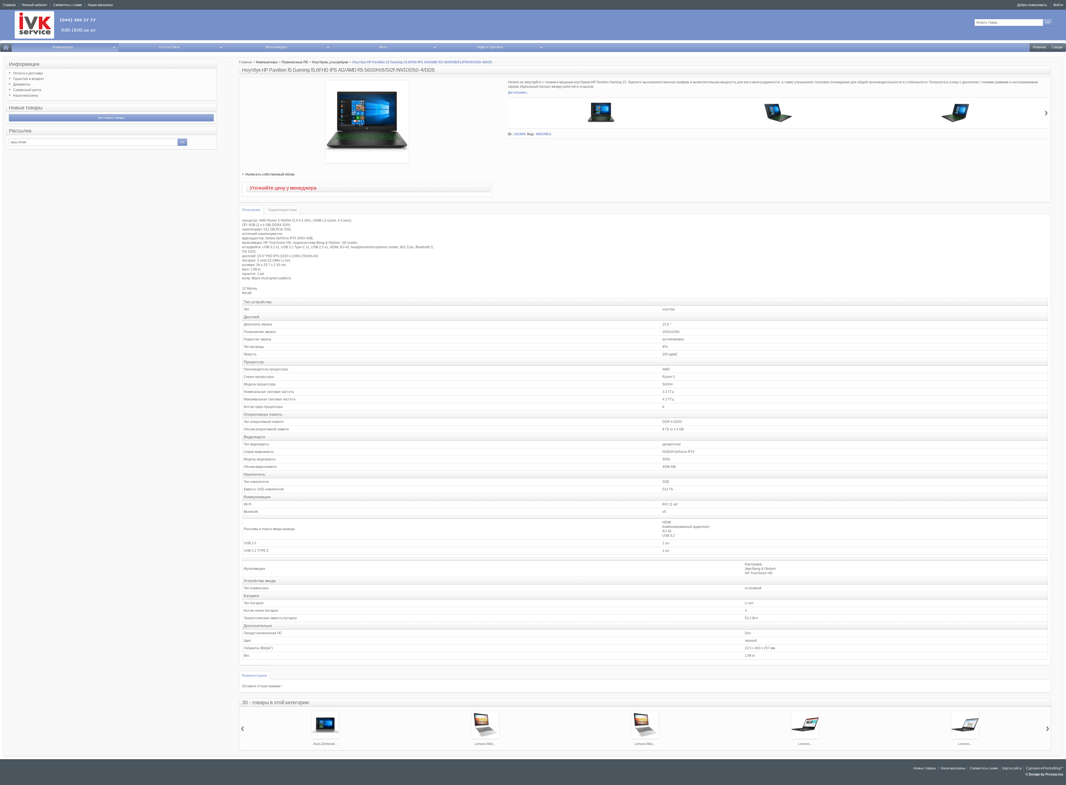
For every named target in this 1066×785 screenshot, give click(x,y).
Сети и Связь (169, 47)
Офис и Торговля (490, 47)
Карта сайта (1012, 768)
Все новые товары (111, 117)
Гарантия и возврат (28, 79)
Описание (251, 209)
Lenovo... (805, 744)
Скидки (1057, 47)
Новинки (1039, 47)
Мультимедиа (276, 47)
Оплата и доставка (28, 73)
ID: (510, 134)
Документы (22, 84)
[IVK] (56, 25)
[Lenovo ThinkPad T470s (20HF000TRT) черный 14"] (965, 725)
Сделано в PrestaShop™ (1044, 768)
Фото (383, 47)
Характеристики (282, 209)
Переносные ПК (295, 62)
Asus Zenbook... (325, 744)
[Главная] (5, 47)
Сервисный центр (27, 90)
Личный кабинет (34, 5)
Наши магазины (25, 95)
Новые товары (25, 107)
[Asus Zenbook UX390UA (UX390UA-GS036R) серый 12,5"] (325, 725)
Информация (24, 64)
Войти (1058, 5)
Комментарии (254, 675)
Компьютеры (63, 47)
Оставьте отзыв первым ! (261, 686)
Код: (530, 134)
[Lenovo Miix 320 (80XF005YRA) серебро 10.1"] (485, 725)
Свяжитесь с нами (984, 768)
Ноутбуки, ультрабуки (330, 62)
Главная (245, 62)
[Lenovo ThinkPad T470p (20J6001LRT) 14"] (805, 725)
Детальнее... (518, 92)
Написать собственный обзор (269, 174)
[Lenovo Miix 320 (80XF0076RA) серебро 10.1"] (645, 725)
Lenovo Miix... (485, 744)
